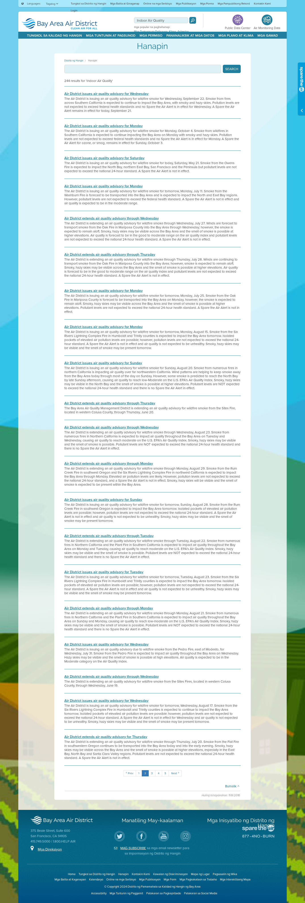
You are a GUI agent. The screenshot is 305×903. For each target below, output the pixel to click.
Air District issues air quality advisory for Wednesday (106, 94)
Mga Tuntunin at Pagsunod (111, 35)
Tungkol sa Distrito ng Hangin (88, 3)
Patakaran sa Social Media (200, 893)
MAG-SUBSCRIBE (133, 848)
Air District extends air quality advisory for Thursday (105, 737)
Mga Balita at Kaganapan (70, 879)
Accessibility (99, 893)
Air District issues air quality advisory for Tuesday (103, 572)
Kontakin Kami (262, 3)
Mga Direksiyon (50, 849)
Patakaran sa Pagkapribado (163, 893)
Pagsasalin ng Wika (225, 874)
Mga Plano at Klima (235, 35)
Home (71, 874)
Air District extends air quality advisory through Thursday (109, 254)
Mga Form (170, 879)
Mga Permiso (151, 35)
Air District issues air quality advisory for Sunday (103, 363)
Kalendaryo (96, 879)
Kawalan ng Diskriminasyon (170, 874)
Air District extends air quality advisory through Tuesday (109, 536)
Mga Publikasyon (186, 3)
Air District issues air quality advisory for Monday (103, 126)
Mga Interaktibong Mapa (235, 879)
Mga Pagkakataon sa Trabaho (198, 879)
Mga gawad (267, 35)
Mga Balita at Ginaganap (124, 3)
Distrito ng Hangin (73, 60)
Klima (172, 31)
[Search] (192, 20)
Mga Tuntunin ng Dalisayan (150, 31)
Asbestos (183, 31)
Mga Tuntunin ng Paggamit (126, 893)
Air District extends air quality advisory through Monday (108, 463)
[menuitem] (88, 3)
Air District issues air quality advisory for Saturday (104, 158)
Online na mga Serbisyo (157, 3)
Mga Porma (207, 3)
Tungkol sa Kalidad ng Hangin (54, 35)
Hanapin (92, 60)
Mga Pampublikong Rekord (234, 3)
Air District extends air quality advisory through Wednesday (111, 218)
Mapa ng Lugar (200, 874)
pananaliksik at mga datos (190, 35)
